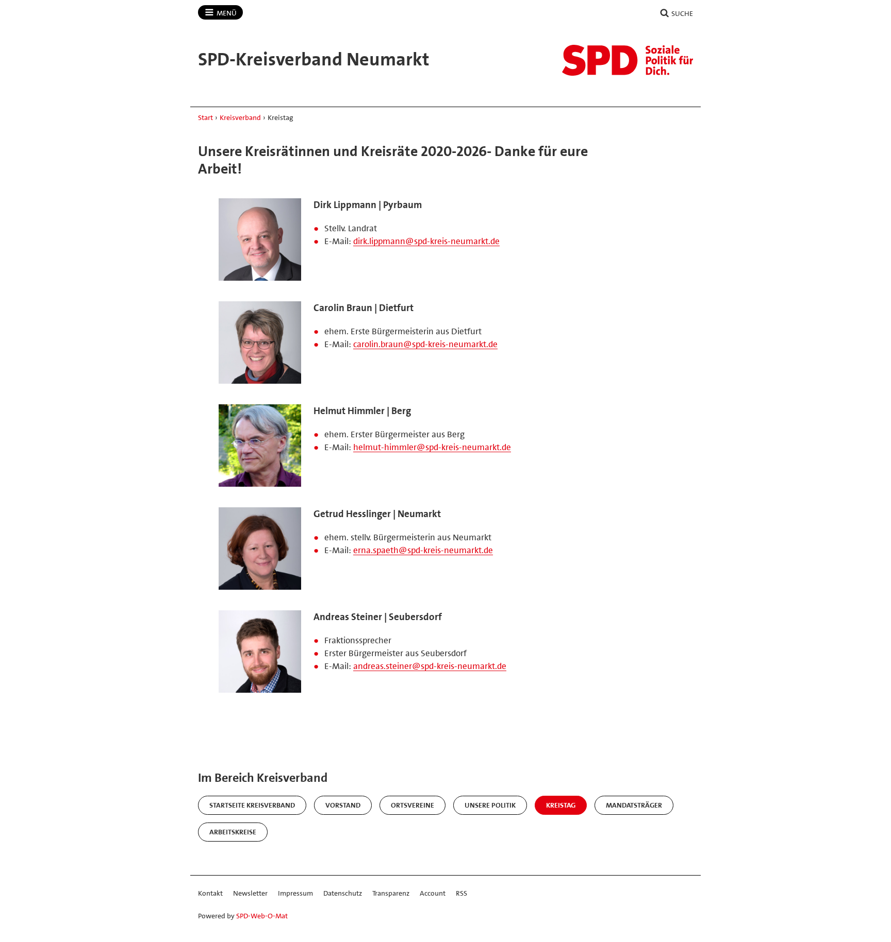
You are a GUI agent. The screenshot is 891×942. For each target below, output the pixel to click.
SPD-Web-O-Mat (262, 915)
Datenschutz (342, 893)
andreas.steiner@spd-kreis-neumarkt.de (429, 666)
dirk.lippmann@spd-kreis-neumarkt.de (426, 241)
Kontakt (210, 893)
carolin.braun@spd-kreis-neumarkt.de (425, 344)
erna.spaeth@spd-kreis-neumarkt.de (423, 550)
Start (205, 117)
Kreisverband (240, 117)
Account (433, 893)
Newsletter (250, 893)
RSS (461, 893)
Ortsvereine (412, 805)
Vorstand (342, 805)
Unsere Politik (490, 805)
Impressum (295, 893)
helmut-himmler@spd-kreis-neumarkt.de (432, 447)
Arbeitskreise (232, 831)
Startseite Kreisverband (252, 805)
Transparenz (390, 893)
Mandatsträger (634, 805)
